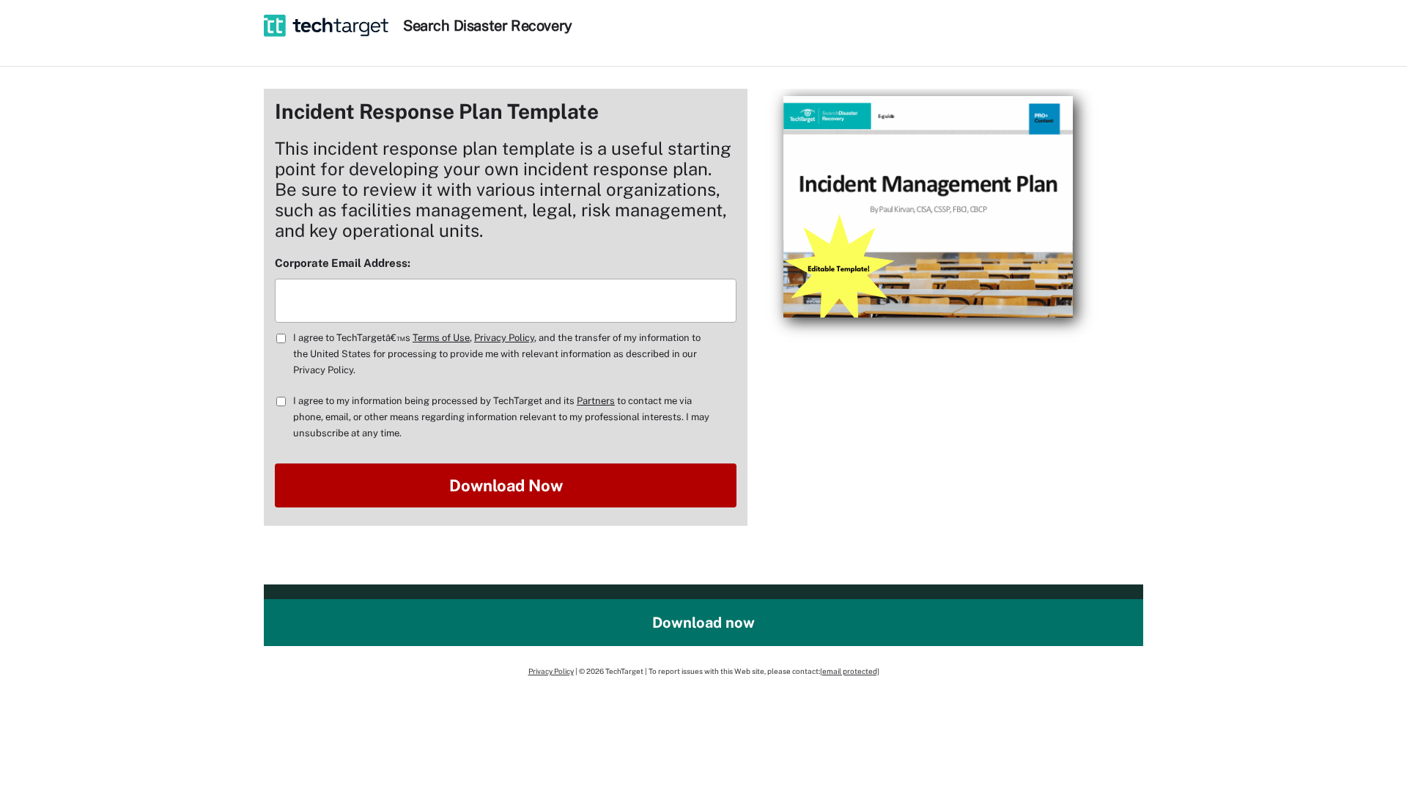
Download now (703, 622)
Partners (596, 400)
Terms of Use (441, 337)
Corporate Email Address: (342, 263)
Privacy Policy (504, 337)
